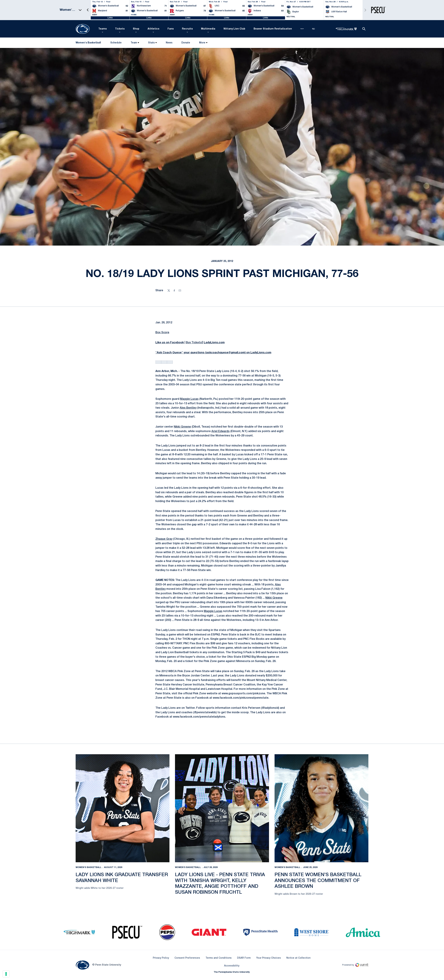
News (169, 43)
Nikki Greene (182, 427)
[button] (88, 10)
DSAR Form (244, 958)
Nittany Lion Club (234, 29)
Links (110, 18)
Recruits (187, 29)
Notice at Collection (298, 958)
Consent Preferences (187, 958)
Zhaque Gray (163, 539)
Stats (151, 43)
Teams (102, 29)
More (202, 43)
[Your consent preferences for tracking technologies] (6, 974)
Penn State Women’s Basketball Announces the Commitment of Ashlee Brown (318, 881)
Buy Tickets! (194, 342)
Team (134, 43)
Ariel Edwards (220, 431)
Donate (185, 43)
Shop (136, 29)
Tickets (120, 29)
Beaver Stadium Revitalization (273, 29)
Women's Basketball (88, 867)
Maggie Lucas (189, 399)
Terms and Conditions (219, 958)
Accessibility (231, 966)
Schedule (116, 43)
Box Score (162, 332)
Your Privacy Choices (268, 958)
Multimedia (208, 29)
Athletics (153, 29)
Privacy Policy (161, 958)
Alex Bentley (188, 408)
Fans (171, 29)
